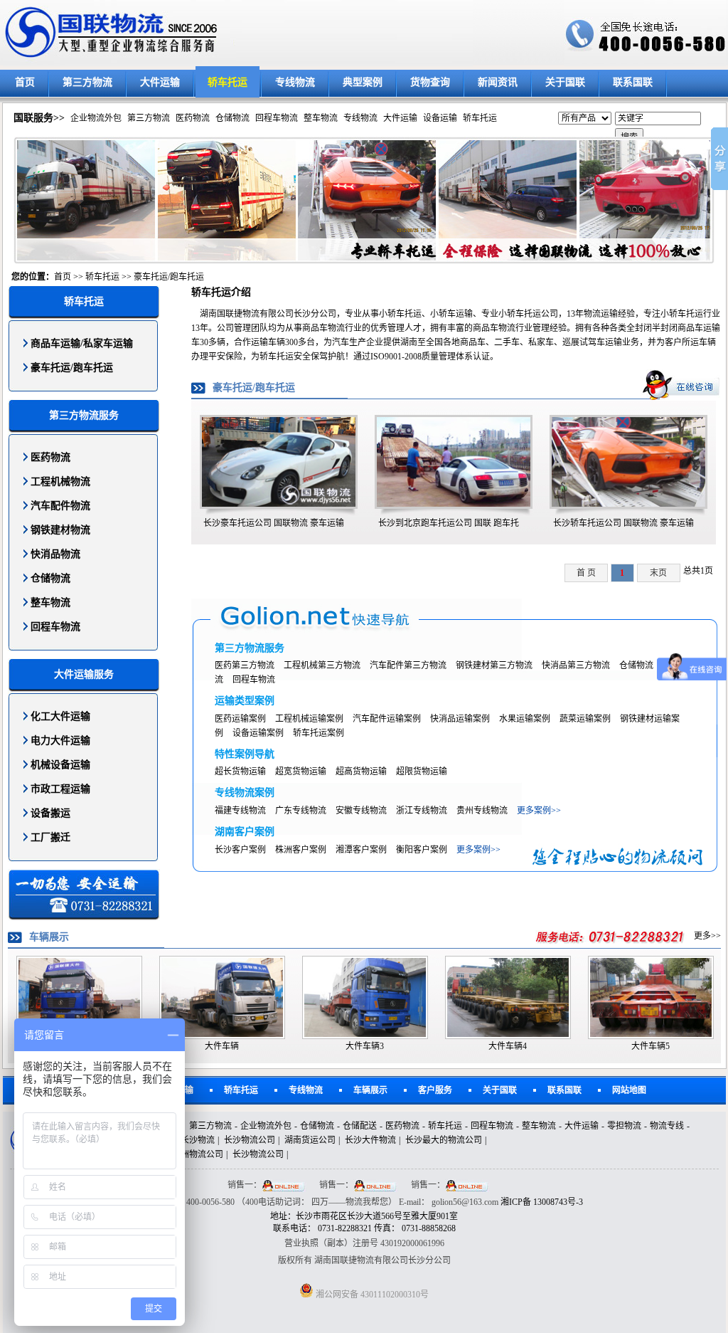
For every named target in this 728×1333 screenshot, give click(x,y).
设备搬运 (50, 813)
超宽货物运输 (300, 771)
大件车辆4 (507, 1046)
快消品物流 (55, 554)
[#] (611, 935)
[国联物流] (238, 33)
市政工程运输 (60, 789)
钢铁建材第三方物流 (494, 665)
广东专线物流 (300, 811)
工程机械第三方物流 (322, 665)
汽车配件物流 (60, 505)
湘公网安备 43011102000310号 (372, 1295)
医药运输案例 (240, 719)
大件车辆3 (365, 1046)
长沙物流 (198, 1140)
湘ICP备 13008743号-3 (541, 1202)
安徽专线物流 (361, 811)
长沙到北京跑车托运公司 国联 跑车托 (448, 523)
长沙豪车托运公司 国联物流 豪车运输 (273, 523)
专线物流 (295, 82)
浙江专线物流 (421, 811)
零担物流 (624, 1126)
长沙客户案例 (240, 850)
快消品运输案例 (460, 719)
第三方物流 (87, 82)
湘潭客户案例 (361, 850)
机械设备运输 (60, 764)
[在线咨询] (681, 384)
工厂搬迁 (50, 837)
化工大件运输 (60, 716)
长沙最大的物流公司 (443, 1140)
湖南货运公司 (310, 1140)
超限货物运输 (421, 771)
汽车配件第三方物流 (408, 665)
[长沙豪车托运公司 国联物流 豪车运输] (278, 504)
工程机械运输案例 (309, 719)
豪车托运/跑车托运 (169, 277)
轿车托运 (227, 82)
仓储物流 (232, 118)
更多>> (707, 936)
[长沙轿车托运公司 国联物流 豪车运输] (628, 504)
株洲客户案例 (300, 850)
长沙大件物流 (370, 1140)
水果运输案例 (524, 719)
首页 (25, 82)
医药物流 (193, 118)
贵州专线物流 (482, 811)
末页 (658, 573)
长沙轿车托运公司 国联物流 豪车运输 (623, 523)
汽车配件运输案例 (387, 719)
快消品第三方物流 (576, 665)
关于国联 (565, 82)
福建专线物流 (240, 811)
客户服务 (435, 1090)
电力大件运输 (60, 740)
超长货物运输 (240, 771)
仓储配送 (360, 1126)
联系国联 (633, 82)
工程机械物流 (60, 481)
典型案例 (362, 82)
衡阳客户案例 (421, 850)
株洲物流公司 (197, 1154)
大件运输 (160, 82)
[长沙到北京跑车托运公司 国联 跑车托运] (453, 504)
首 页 (586, 573)
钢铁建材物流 (60, 530)
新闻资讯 (498, 82)
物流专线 (667, 1126)
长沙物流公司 (249, 1140)
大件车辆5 (650, 1046)
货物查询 (430, 82)
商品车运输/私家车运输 (82, 343)
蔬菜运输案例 (585, 719)
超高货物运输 (361, 771)
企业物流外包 (96, 118)
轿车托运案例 (318, 733)
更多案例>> (539, 811)
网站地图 (629, 1090)
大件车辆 (222, 1046)
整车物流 (321, 118)
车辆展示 (370, 1090)
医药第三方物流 (244, 665)
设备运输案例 (258, 733)
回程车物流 (276, 118)
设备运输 (440, 118)
